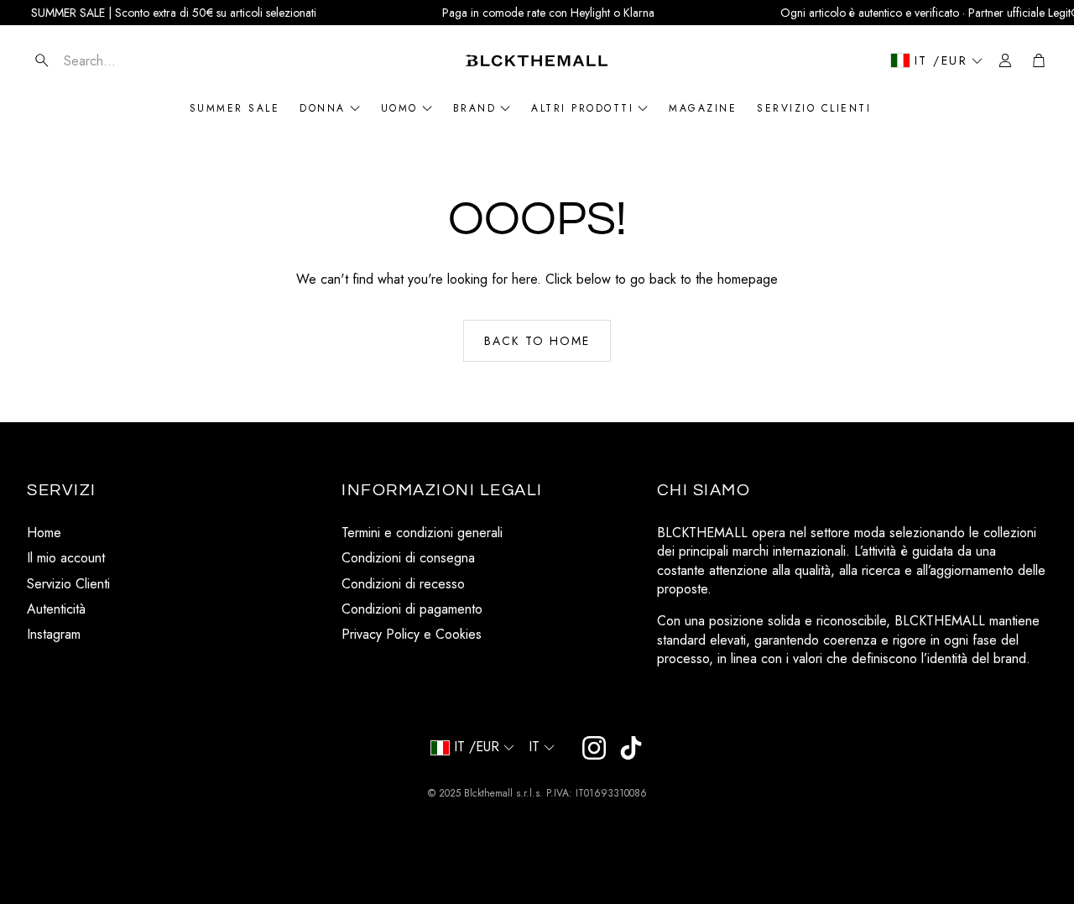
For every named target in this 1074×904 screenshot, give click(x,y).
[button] (127, 60)
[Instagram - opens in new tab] (594, 748)
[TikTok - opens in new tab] (631, 748)
